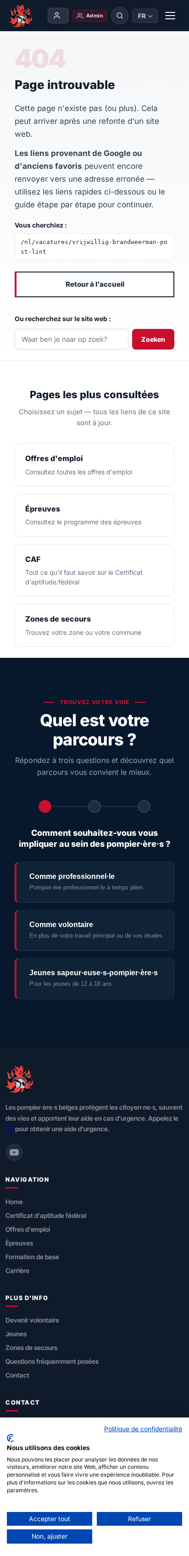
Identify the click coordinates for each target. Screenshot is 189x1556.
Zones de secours (31, 1347)
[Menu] (170, 15)
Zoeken (153, 339)
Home (14, 1202)
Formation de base (32, 1257)
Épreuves (19, 1243)
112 (10, 1129)
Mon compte (58, 15)
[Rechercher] (119, 15)
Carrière (17, 1270)
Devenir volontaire (32, 1320)
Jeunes (16, 1334)
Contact (17, 1375)
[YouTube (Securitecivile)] (14, 1152)
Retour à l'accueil (95, 284)
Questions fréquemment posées (52, 1361)
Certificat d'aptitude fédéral (46, 1215)
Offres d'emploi (28, 1229)
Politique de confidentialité (143, 1429)
